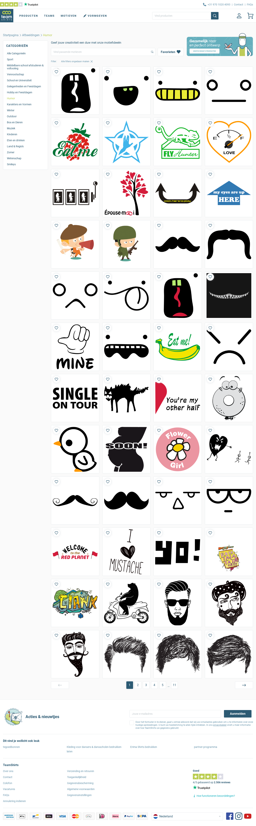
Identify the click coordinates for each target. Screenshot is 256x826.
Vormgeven (97, 15)
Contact (238, 4)
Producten (28, 15)
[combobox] (103, 52)
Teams (49, 15)
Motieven (69, 15)
